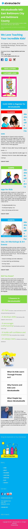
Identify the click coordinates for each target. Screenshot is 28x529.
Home (2, 27)
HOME (4, 467)
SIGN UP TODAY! (5, 161)
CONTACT (5, 482)
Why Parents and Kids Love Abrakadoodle (14, 388)
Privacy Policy (14, 525)
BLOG (4, 480)
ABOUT (5, 470)
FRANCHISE (6, 477)
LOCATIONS (6, 475)
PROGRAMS (6, 472)
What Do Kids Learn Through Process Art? (15, 374)
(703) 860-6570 (4, 507)
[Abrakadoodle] (11, 3)
